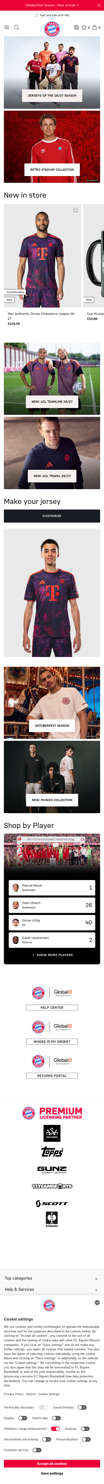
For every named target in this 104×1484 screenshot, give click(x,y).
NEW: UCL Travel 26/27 (52, 476)
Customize (52, 516)
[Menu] (7, 27)
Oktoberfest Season (52, 725)
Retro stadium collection (52, 169)
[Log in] (76, 27)
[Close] (99, 5)
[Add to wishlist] (75, 210)
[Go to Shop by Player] (52, 857)
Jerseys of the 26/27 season (52, 95)
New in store (25, 195)
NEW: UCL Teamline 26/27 (52, 401)
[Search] (16, 27)
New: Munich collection (52, 800)
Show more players (55, 955)
